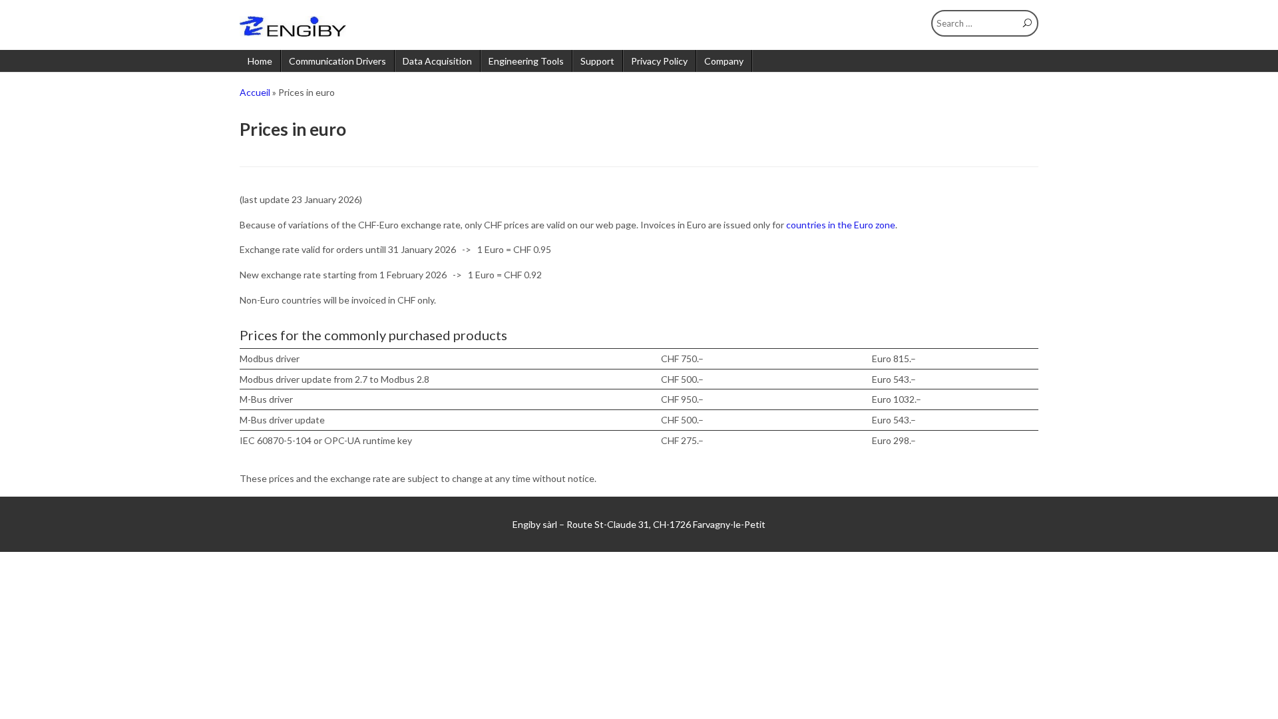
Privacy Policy (659, 61)
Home (260, 61)
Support (597, 61)
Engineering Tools (526, 61)
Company (724, 61)
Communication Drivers (337, 61)
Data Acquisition (437, 61)
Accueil (255, 92)
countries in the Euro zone (840, 224)
